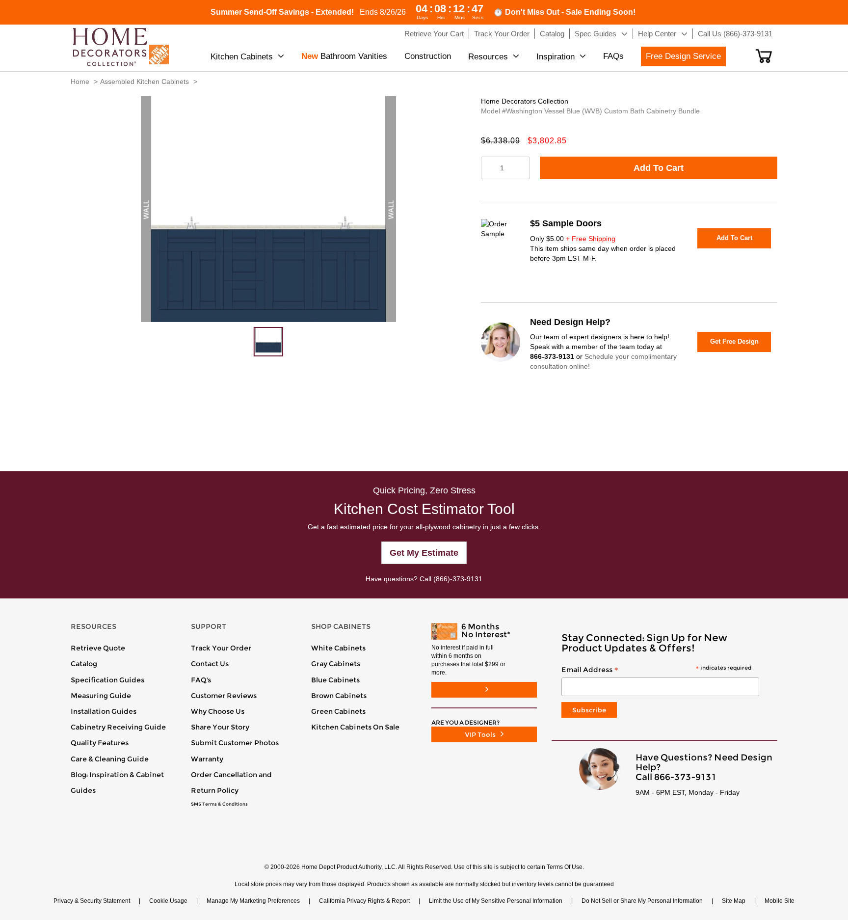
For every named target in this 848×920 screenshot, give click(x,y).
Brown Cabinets (339, 695)
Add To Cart (659, 168)
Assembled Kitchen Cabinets (144, 81)
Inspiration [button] (555, 56)
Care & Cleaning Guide (110, 759)
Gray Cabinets (335, 663)
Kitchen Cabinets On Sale (355, 727)
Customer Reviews (224, 695)
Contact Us (210, 663)
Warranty (207, 759)
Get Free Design (734, 341)
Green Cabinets (338, 711)
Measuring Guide (101, 695)
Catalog (84, 663)
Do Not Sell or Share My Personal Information (642, 900)
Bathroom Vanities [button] (344, 56)
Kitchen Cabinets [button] (242, 56)
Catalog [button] (552, 33)
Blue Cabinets (335, 680)
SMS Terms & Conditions (219, 804)
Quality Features (100, 742)
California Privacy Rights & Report (364, 900)
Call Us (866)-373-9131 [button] (735, 33)
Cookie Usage (168, 900)
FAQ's (201, 680)
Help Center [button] (657, 33)
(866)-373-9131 (457, 579)
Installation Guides (103, 711)
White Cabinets (338, 648)
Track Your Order (221, 648)
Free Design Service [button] (683, 56)
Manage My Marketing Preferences (253, 900)
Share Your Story (220, 727)
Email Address (656, 670)
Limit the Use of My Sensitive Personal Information (495, 900)
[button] (763, 56)
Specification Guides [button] (107, 680)
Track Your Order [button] (502, 33)
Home (80, 81)
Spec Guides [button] (595, 33)
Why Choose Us (217, 711)
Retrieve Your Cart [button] (434, 33)
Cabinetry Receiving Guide (118, 727)
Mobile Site (780, 900)
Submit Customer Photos (235, 742)
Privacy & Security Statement (91, 900)
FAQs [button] (613, 56)
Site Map (733, 900)
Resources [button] (488, 56)
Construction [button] (427, 56)
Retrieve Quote (98, 648)
